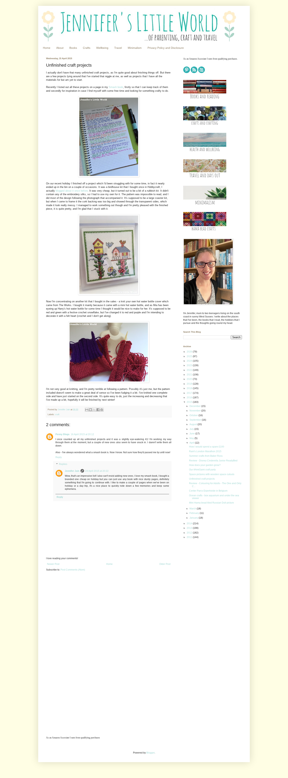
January (194, 517)
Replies (63, 464)
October (193, 415)
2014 (190, 523)
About (59, 47)
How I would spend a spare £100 (206, 446)
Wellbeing (102, 47)
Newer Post (53, 564)
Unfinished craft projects (202, 478)
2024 (190, 361)
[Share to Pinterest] (102, 410)
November (195, 410)
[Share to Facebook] (98, 410)
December (195, 406)
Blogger (150, 752)
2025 (190, 356)
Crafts (86, 47)
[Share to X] (94, 410)
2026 (190, 351)
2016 (190, 397)
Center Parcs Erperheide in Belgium (208, 490)
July (191, 429)
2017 (190, 393)
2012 (190, 532)
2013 (190, 528)
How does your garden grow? (205, 465)
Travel (118, 47)
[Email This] (87, 410)
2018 (190, 388)
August (193, 424)
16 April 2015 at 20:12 (82, 434)
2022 (190, 370)
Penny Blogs (62, 434)
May (192, 438)
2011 (190, 537)
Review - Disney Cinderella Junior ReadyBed (213, 460)
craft (57, 414)
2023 (190, 365)
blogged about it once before (72, 190)
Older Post (164, 564)
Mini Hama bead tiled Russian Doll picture (211, 502)
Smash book (116, 87)
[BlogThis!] (90, 410)
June (192, 433)
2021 (190, 374)
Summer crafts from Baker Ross (206, 456)
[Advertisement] (207, 569)
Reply (58, 457)
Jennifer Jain (72, 471)
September (195, 419)
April (192, 442)
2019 (190, 383)
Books (73, 47)
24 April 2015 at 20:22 (97, 471)
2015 (190, 402)
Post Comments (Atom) (73, 569)
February (194, 513)
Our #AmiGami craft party (202, 469)
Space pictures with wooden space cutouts (211, 474)
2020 (190, 379)
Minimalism (135, 47)
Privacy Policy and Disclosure (166, 47)
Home (46, 47)
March (193, 508)
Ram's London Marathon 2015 (205, 451)
